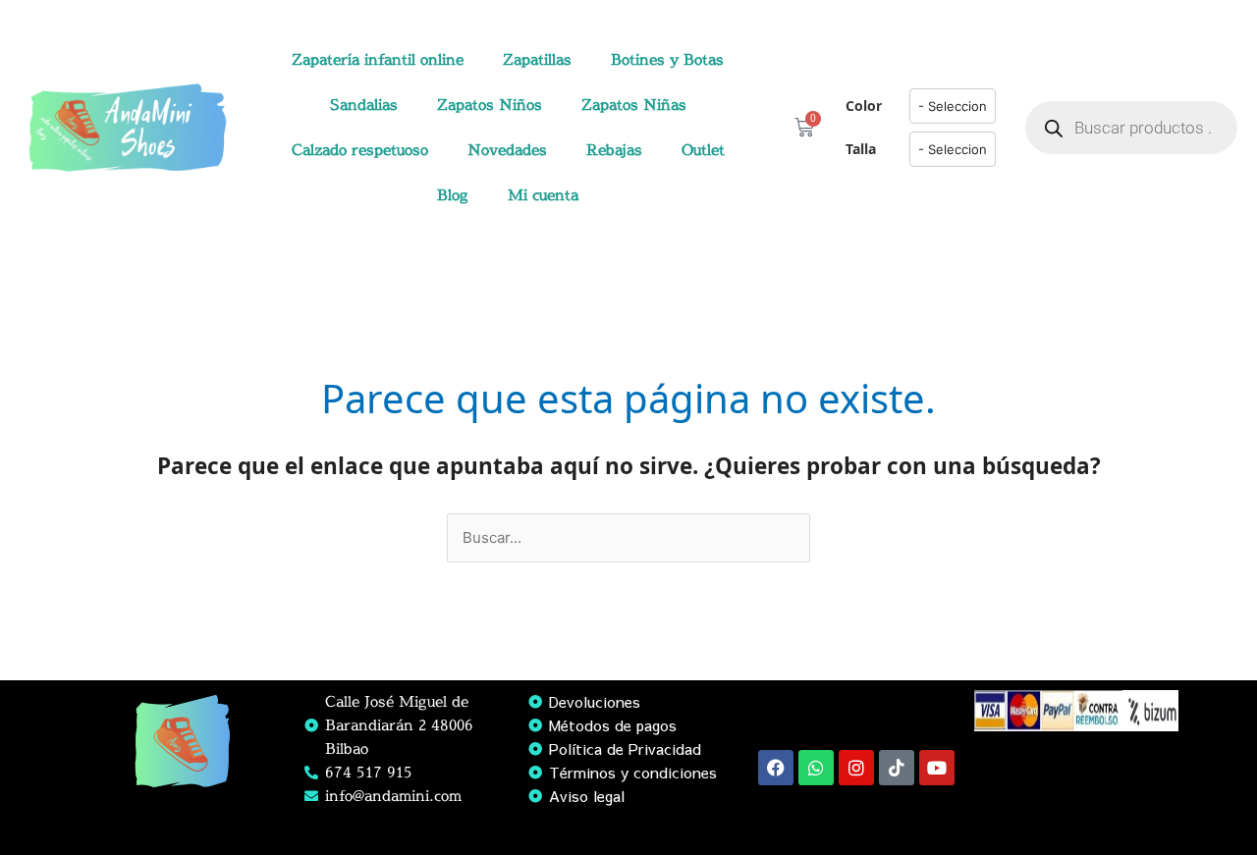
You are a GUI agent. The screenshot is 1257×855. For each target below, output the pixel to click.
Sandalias (364, 104)
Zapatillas (537, 59)
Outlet (703, 149)
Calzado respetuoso (360, 149)
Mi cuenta (543, 195)
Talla (861, 148)
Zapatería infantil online (378, 59)
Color (864, 105)
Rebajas (614, 149)
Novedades (507, 149)
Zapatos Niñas (633, 104)
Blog (452, 195)
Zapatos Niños (489, 104)
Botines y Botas (667, 59)
